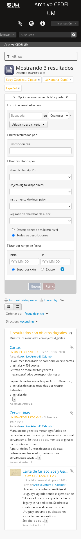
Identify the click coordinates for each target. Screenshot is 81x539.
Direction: (12, 321)
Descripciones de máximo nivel (37, 230)
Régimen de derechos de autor (29, 214)
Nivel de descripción (22, 170)
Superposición (26, 269)
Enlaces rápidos (42, 23)
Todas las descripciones (32, 235)
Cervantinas (20, 412)
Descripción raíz (19, 144)
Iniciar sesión (63, 23)
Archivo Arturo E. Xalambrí (36, 356)
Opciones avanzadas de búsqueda (40, 97)
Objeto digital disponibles (26, 185)
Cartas (15, 347)
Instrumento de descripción (28, 199)
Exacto (50, 269)
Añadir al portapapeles (72, 347)
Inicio (13, 255)
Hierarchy (51, 300)
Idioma (31, 23)
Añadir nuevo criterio (26, 124)
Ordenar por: (14, 314)
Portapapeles (20, 23)
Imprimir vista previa (22, 300)
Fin (42, 255)
